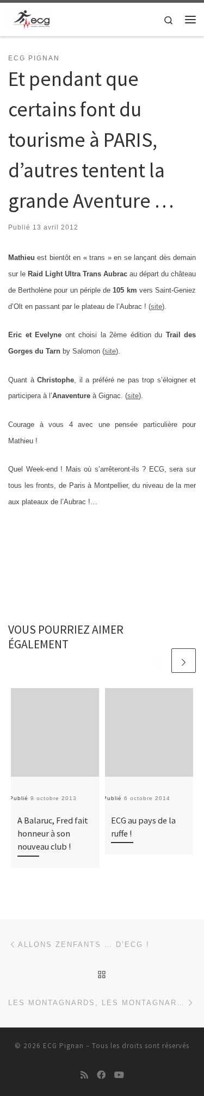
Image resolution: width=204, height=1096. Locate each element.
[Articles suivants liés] (183, 660)
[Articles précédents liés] (157, 660)
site (156, 306)
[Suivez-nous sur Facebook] (101, 1075)
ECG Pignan (63, 1045)
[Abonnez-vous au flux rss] (84, 1075)
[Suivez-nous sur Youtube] (119, 1075)
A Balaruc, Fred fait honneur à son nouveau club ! (52, 833)
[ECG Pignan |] (29, 18)
